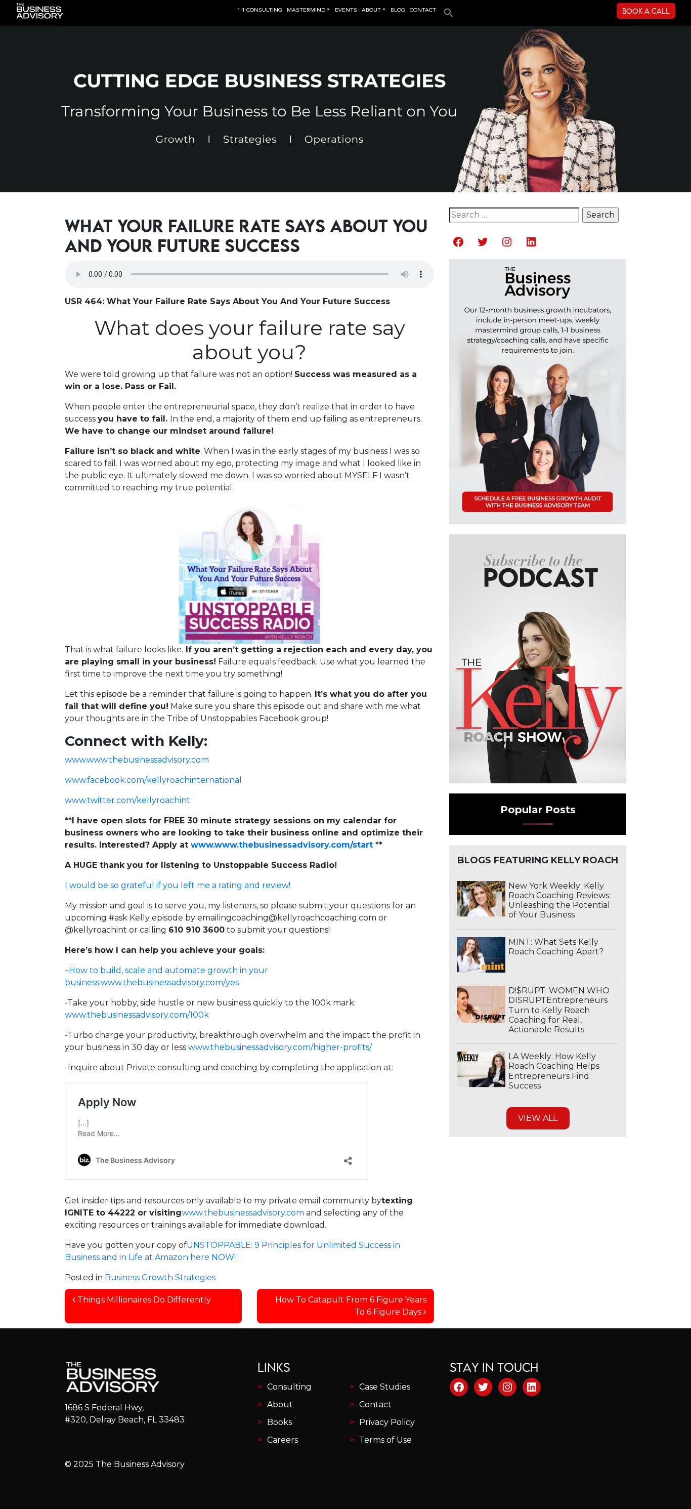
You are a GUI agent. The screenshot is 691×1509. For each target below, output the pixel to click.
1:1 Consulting (259, 10)
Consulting (289, 1387)
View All (537, 1118)
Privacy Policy (387, 1422)
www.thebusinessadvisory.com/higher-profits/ (280, 1047)
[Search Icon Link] (446, 9)
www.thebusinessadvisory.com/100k (137, 1015)
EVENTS (346, 10)
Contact (375, 1404)
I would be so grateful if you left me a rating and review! (177, 885)
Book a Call (646, 11)
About (280, 1404)
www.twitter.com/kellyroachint (127, 800)
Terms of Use (385, 1440)
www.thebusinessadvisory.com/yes (170, 982)
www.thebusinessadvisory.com (243, 1213)
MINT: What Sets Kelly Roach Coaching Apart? (555, 946)
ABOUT (371, 10)
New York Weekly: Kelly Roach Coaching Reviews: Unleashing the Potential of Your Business (559, 900)
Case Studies (384, 1387)
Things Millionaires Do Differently (143, 1300)
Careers (282, 1440)
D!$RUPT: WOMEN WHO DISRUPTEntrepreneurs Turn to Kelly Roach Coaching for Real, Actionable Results (559, 1010)
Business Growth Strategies (160, 1277)
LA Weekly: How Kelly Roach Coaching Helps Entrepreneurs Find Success (553, 1071)
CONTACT (423, 10)
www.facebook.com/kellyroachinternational (153, 780)
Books (279, 1422)
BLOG (398, 10)
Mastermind (306, 10)
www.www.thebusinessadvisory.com (137, 760)
